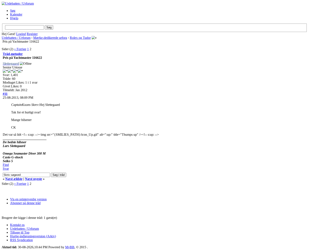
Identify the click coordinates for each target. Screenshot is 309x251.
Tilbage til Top (19, 232)
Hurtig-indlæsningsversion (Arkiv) (33, 236)
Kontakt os (17, 225)
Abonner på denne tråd (25, 203)
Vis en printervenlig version (28, 199)
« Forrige (20, 49)
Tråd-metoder (13, 54)
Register (32, 34)
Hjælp (14, 18)
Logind (21, 34)
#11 (5, 94)
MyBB (69, 247)
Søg (12, 10)
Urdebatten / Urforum (16, 37)
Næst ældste (13, 179)
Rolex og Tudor (80, 37)
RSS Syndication (21, 240)
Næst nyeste (33, 179)
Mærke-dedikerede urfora (50, 37)
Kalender (16, 14)
